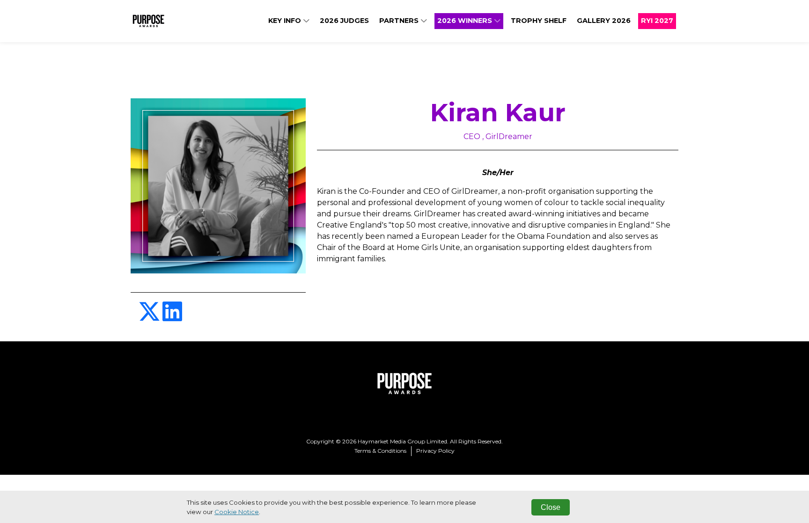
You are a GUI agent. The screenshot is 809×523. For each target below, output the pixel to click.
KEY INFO (285, 20)
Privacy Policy (435, 450)
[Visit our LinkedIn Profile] (172, 317)
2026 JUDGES (344, 20)
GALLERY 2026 (604, 20)
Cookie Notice (236, 512)
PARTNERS (399, 20)
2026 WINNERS (465, 20)
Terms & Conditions (380, 450)
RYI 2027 (657, 20)
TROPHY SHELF (538, 20)
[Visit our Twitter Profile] (150, 317)
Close (550, 507)
